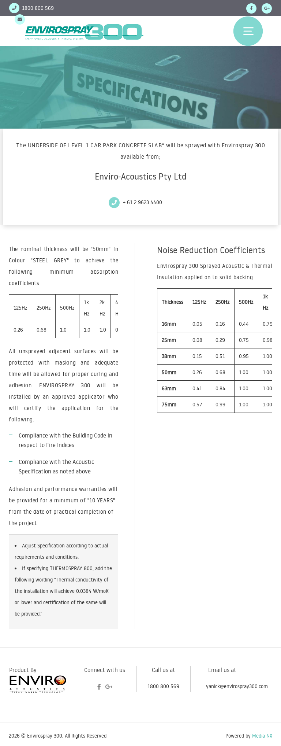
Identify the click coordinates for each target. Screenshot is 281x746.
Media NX (262, 735)
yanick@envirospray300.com (58, 19)
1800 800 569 (163, 686)
